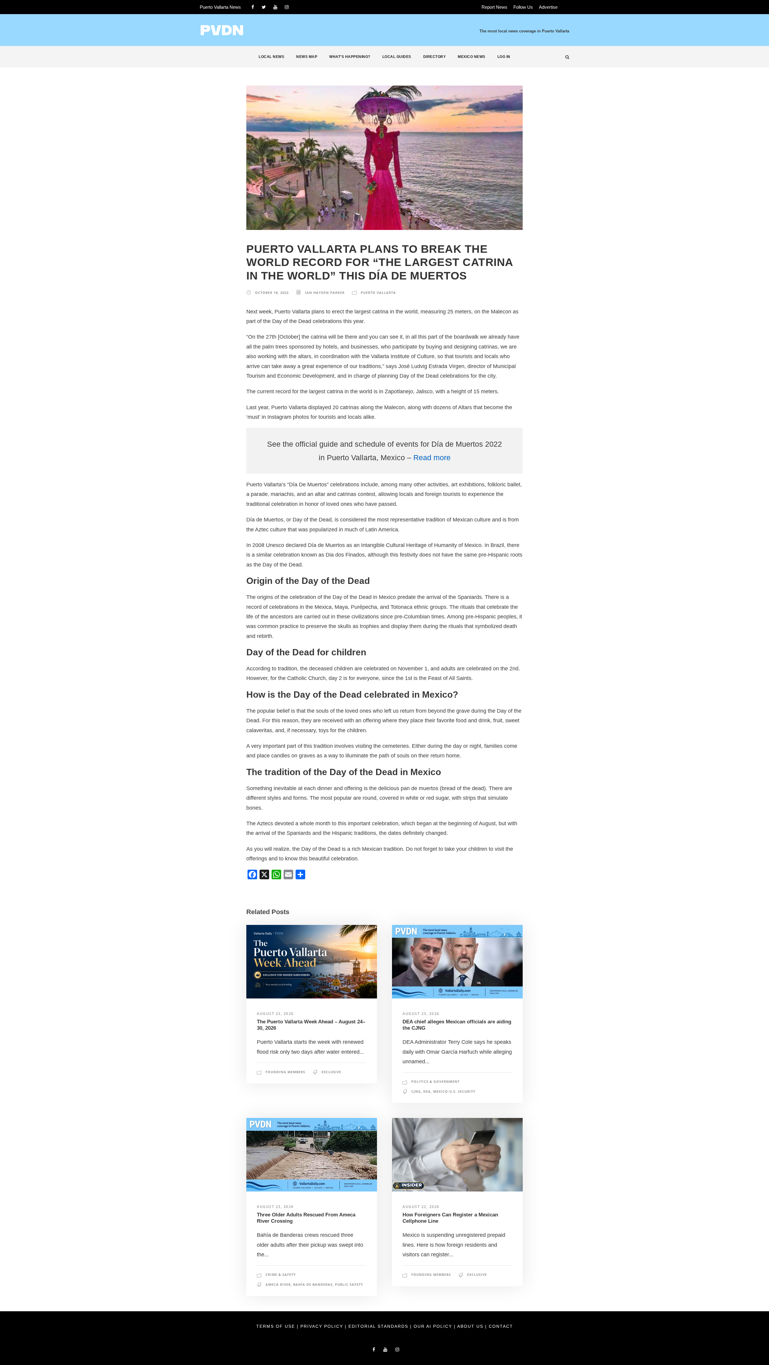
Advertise (548, 7)
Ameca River (278, 1284)
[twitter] (264, 7)
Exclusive (331, 1072)
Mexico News (471, 57)
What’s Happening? (349, 57)
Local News (271, 57)
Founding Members (285, 1072)
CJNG (416, 1091)
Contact (501, 1326)
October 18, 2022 (272, 292)
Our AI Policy (433, 1326)
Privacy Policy (322, 1326)
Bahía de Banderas (313, 1284)
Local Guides (396, 57)
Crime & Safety (281, 1274)
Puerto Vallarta (378, 292)
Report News (494, 7)
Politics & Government (435, 1081)
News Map (306, 57)
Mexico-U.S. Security (454, 1091)
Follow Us (523, 7)
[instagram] (287, 7)
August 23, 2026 (275, 1013)
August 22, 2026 (421, 1206)
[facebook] (252, 7)
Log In (503, 57)
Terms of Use (276, 1326)
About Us (471, 1326)
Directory (434, 57)
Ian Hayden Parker (325, 292)
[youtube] (275, 7)
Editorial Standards (379, 1326)
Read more (432, 457)
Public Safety (349, 1284)
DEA (427, 1091)
